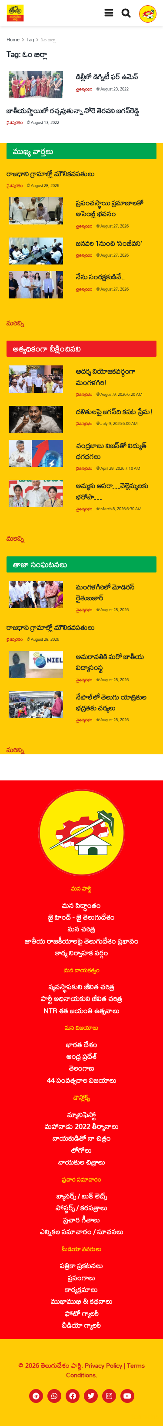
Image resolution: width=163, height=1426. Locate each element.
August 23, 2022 (114, 89)
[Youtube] (127, 1396)
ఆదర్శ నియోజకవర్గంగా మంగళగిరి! (106, 376)
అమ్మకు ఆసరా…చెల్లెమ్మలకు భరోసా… (112, 490)
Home (13, 39)
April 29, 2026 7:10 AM (120, 468)
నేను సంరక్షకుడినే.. (100, 276)
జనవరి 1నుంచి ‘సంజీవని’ (109, 243)
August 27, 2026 (114, 226)
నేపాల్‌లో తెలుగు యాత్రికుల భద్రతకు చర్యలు (111, 702)
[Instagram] (109, 1396)
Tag (30, 39)
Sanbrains (145, 1416)
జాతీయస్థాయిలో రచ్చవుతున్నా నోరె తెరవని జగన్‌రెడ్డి (74, 110)
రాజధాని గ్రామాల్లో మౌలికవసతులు (50, 173)
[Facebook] (73, 1396)
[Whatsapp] (54, 1396)
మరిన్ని (15, 322)
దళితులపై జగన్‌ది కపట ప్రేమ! (114, 411)
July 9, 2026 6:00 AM (119, 423)
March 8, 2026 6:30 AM (121, 509)
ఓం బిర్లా (48, 39)
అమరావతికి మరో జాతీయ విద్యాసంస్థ (109, 661)
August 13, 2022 (45, 122)
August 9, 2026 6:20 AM (121, 394)
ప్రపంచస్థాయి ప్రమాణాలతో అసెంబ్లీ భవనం (109, 208)
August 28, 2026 (45, 185)
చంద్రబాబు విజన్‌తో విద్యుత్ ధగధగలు (111, 450)
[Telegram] (36, 1396)
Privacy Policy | (106, 1365)
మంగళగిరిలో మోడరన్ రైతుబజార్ (105, 592)
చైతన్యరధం (84, 89)
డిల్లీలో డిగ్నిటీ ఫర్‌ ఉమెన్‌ (107, 76)
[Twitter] (91, 1396)
